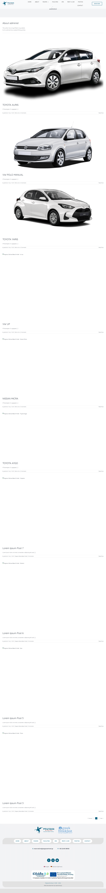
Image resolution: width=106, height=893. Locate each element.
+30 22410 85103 (64, 848)
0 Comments (23, 112)
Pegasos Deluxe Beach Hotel (21, 556)
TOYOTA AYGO (10, 463)
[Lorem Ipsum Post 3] (53, 765)
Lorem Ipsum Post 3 (13, 803)
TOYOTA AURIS (10, 104)
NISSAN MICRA (10, 398)
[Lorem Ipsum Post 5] (53, 681)
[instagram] (53, 860)
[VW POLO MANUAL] (53, 145)
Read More (101, 112)
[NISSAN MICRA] (53, 366)
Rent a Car (17, 112)
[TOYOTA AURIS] (53, 70)
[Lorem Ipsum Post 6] (53, 596)
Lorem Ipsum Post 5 (13, 718)
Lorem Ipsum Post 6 (13, 633)
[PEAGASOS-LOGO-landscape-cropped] (8, 2)
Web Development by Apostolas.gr (53, 885)
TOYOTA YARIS (10, 239)
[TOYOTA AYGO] (53, 436)
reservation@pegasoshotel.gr (43, 848)
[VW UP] (53, 286)
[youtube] (57, 860)
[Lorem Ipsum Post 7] (53, 511)
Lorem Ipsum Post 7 (13, 548)
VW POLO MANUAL (13, 174)
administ (6, 112)
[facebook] (49, 860)
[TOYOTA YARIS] (53, 212)
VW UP (6, 324)
